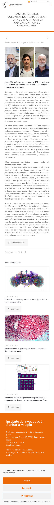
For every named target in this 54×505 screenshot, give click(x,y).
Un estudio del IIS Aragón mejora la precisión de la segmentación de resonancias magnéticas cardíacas (26, 399)
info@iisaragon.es (13, 445)
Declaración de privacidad (30, 501)
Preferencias (27, 495)
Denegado (27, 488)
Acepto (27, 480)
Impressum (46, 501)
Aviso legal (11, 452)
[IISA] (11, 4)
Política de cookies (11, 501)
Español (33, 2)
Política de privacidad (25, 452)
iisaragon (22, 42)
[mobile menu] (50, 4)
